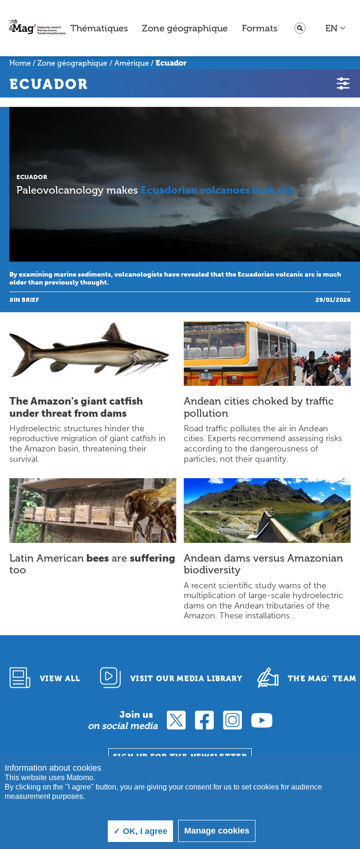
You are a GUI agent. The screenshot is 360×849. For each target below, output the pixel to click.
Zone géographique (185, 28)
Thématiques (99, 28)
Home (20, 63)
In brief (26, 299)
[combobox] (336, 28)
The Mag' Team (322, 678)
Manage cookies (216, 830)
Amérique (131, 63)
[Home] (37, 28)
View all (60, 678)
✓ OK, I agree (140, 831)
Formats (260, 28)
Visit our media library (186, 678)
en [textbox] (331, 28)
